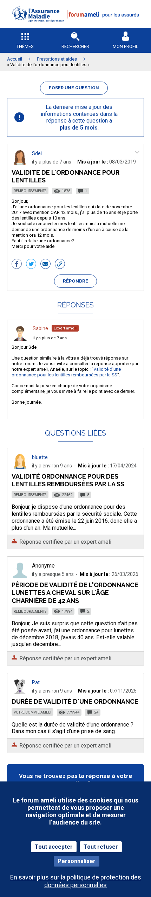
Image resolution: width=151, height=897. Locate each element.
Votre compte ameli (32, 712)
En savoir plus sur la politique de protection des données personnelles (75, 881)
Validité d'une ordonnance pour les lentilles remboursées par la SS (66, 372)
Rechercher (75, 46)
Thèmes (25, 46)
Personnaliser (77, 861)
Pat (36, 682)
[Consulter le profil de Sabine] (20, 339)
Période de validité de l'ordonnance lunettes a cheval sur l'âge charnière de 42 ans (75, 592)
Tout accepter (54, 846)
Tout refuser (101, 846)
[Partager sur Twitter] (31, 265)
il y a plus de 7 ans (50, 338)
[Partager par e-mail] (45, 265)
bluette (40, 457)
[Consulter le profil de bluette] (20, 467)
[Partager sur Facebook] (17, 265)
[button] (75, 26)
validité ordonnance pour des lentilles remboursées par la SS (68, 480)
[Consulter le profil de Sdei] (20, 163)
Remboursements (30, 191)
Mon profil (125, 46)
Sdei (37, 153)
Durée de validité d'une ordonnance (75, 701)
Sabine (40, 328)
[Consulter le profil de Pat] (20, 692)
